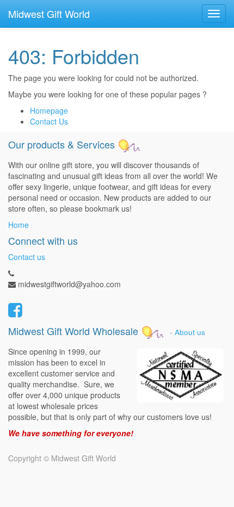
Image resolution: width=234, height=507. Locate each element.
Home (18, 224)
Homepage (49, 110)
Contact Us (49, 121)
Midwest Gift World (49, 14)
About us (190, 332)
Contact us (26, 256)
